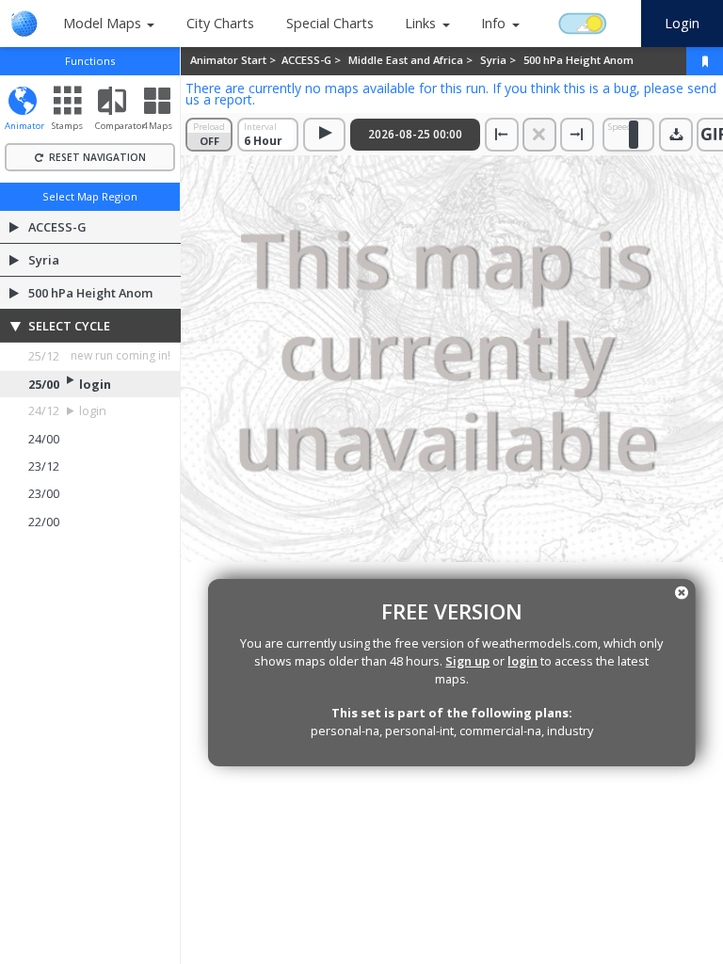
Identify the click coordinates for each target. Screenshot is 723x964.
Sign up (467, 660)
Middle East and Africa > (411, 60)
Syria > (499, 60)
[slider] (633, 134)
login (522, 660)
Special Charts (330, 23)
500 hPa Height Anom (578, 60)
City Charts (220, 23)
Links (420, 23)
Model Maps (102, 23)
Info (493, 23)
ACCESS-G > (312, 60)
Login (682, 23)
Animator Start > (234, 60)
